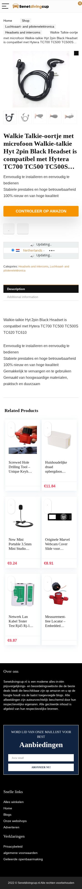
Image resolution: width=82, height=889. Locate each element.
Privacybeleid (13, 846)
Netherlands (32, 250)
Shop (25, 20)
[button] (76, 53)
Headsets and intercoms (22, 32)
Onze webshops (15, 821)
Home (7, 20)
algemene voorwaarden (20, 853)
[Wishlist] (68, 6)
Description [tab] (16, 289)
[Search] (58, 6)
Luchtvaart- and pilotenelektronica (29, 26)
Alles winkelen (13, 802)
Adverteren (11, 827)
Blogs (7, 814)
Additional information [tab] (22, 297)
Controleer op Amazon (41, 211)
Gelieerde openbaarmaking (23, 859)
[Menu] (5, 6)
